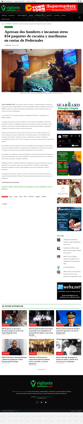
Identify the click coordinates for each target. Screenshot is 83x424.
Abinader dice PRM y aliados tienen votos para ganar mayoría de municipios (72, 250)
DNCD (25, 196)
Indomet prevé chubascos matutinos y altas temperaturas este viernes (72, 242)
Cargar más (40, 369)
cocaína (20, 196)
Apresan (10, 196)
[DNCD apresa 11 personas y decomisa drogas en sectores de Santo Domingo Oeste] (14, 318)
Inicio (3, 23)
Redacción (8, 45)
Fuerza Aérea (31, 196)
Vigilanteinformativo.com (19, 391)
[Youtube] (81, 1)
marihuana (37, 196)
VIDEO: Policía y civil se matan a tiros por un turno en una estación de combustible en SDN (72, 274)
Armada (16, 196)
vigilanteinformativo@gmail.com (44, 396)
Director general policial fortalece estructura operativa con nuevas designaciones (68, 331)
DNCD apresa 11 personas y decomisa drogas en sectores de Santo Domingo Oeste (12, 331)
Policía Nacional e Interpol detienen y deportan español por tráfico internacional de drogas (14, 359)
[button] (80, 17)
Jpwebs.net (16, 410)
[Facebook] (77, 1)
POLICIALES (15, 23)
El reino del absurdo (68, 267)
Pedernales (44, 196)
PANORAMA (8, 23)
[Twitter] (79, 1)
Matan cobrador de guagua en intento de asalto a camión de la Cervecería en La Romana (67, 359)
